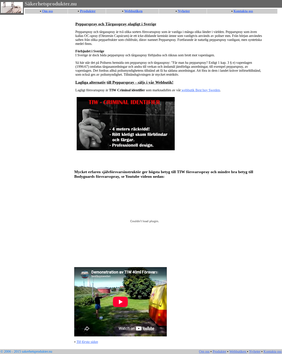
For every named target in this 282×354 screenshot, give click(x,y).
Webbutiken (133, 11)
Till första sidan (87, 342)
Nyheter (184, 11)
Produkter (88, 11)
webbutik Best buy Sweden (200, 90)
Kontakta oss (243, 11)
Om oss (47, 11)
